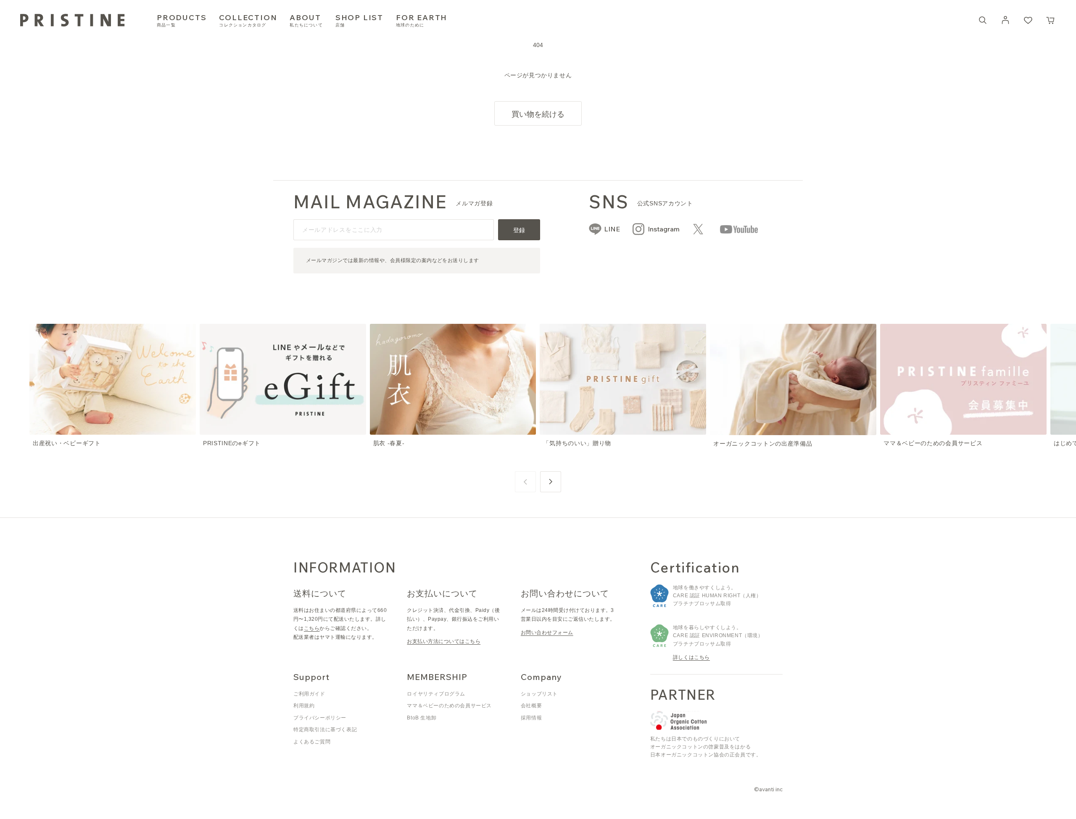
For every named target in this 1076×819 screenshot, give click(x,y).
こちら (311, 628)
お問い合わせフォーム (547, 632)
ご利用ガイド (309, 694)
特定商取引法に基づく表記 (325, 729)
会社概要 (531, 706)
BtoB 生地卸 (421, 718)
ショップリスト (539, 694)
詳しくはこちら (691, 657)
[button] (1051, 20)
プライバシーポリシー (319, 718)
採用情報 (531, 718)
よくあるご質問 (311, 742)
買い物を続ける (538, 114)
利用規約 (303, 706)
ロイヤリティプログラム (436, 694)
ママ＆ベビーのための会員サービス (449, 706)
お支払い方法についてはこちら (443, 641)
